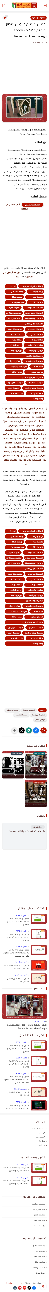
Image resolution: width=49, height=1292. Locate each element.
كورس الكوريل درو (29, 455)
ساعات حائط (38, 366)
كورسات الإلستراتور (36, 382)
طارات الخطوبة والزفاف (18, 366)
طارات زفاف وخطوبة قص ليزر (32, 451)
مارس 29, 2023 (21, 915)
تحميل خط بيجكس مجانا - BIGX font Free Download (16, 967)
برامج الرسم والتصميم (13, 408)
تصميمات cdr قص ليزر (31, 438)
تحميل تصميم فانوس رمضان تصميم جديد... (38, 770)
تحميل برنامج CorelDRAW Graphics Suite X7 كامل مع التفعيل (18, 937)
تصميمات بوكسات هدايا (34, 318)
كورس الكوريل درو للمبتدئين (32, 377)
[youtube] (24, 1288)
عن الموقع (41, 1145)
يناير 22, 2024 (40, 1021)
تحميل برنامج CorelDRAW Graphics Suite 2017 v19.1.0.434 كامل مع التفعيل (15, 953)
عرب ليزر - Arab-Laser (14, 1283)
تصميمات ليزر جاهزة (15, 329)
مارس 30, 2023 (21, 931)
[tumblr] (15, 1288)
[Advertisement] (24, 72)
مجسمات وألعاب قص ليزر (30, 460)
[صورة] (39, 919)
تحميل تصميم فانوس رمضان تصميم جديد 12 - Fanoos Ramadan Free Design (25, 1026)
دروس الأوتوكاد (15, 345)
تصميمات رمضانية (13, 318)
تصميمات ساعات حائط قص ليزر (17, 447)
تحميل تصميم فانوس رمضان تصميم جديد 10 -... (37, 796)
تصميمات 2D (38, 302)
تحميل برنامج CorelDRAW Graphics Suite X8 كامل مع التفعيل (18, 921)
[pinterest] (20, 1288)
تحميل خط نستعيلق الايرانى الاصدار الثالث (18, 980)
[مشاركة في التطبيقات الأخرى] (14, 730)
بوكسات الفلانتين (17, 291)
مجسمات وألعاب (14, 388)
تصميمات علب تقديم (35, 329)
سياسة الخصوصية (38, 1129)
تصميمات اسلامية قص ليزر (17, 417)
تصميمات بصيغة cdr (13, 313)
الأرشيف (42, 1133)
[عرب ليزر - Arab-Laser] (24, 5)
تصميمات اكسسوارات (35, 307)
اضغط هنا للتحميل (32, 205)
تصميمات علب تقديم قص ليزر (21, 425)
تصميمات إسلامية (38, 17)
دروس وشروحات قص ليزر (24, 443)
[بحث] (4, 5)
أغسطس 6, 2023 (21, 962)
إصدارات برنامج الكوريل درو (33, 286)
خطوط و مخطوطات (35, 345)
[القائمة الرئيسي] (45, 5)
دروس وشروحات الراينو (34, 361)
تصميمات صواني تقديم (34, 323)
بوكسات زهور (38, 297)
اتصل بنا (42, 1141)
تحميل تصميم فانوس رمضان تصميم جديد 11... (14, 770)
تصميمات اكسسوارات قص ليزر (32, 421)
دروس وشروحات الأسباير (34, 356)
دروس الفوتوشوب (36, 350)
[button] (36, 730)
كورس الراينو (17, 372)
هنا (17, 277)
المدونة (13, 286)
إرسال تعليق (37, 827)
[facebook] (34, 1288)
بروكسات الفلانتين (22, 413)
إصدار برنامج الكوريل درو (36, 408)
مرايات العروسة (37, 393)
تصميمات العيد (14, 307)
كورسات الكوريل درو (15, 382)
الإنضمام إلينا (40, 1137)
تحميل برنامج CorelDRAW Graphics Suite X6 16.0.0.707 (17, 1107)
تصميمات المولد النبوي (34, 313)
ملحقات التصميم (17, 393)
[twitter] (29, 1288)
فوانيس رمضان (37, 372)
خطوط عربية (17, 340)
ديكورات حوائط (14, 361)
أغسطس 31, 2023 (20, 975)
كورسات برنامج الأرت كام (34, 388)
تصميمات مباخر (37, 334)
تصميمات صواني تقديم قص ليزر (29, 430)
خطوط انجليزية (37, 340)
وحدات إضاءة (38, 398)
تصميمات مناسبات (17, 334)
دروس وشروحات (16, 350)
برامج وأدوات (38, 291)
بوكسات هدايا (17, 297)
